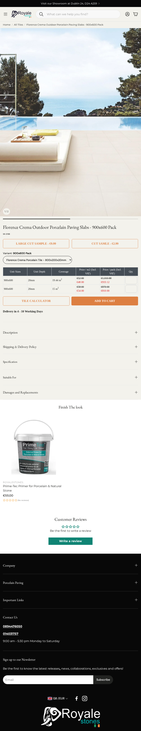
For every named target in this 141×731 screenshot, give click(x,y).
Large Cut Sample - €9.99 (36, 243)
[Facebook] (76, 698)
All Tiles (18, 24)
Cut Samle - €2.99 (105, 243)
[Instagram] (84, 698)
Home (6, 24)
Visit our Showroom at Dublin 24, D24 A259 (69, 3)
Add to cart (104, 300)
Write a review (70, 541)
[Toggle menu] (5, 14)
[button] (78, 14)
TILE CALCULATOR (36, 300)
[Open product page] (34, 447)
